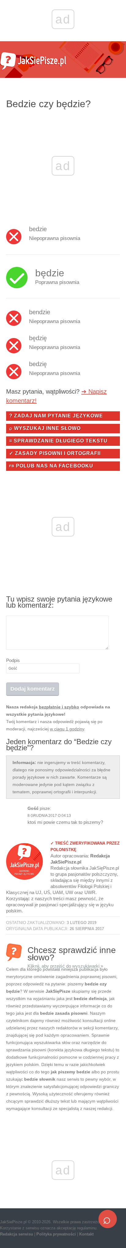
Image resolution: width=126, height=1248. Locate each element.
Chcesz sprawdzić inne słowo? (72, 953)
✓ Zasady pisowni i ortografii (55, 453)
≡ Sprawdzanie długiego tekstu (58, 440)
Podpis (13, 660)
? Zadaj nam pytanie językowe (56, 415)
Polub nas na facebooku (51, 465)
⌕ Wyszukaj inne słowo (45, 428)
